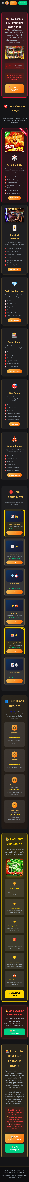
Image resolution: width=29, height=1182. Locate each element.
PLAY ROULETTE (14, 198)
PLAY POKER (14, 424)
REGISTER (23, 3)
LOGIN (13, 3)
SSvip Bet (12, 712)
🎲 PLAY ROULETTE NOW (14, 1138)
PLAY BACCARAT (14, 320)
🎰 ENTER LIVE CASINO (14, 88)
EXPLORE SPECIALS (14, 475)
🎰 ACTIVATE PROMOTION (14, 1032)
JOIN (14, 532)
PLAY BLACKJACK (14, 269)
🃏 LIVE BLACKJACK (14, 1148)
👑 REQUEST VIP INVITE (14, 994)
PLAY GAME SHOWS (14, 371)
